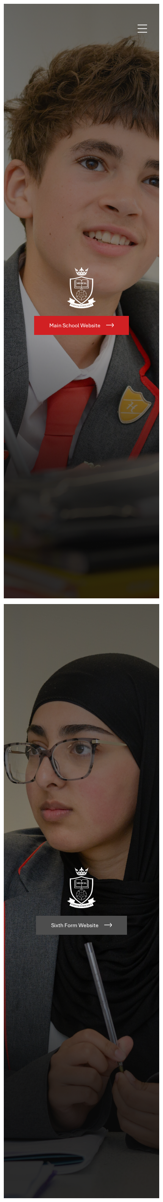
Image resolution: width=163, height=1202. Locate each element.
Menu (142, 28)
